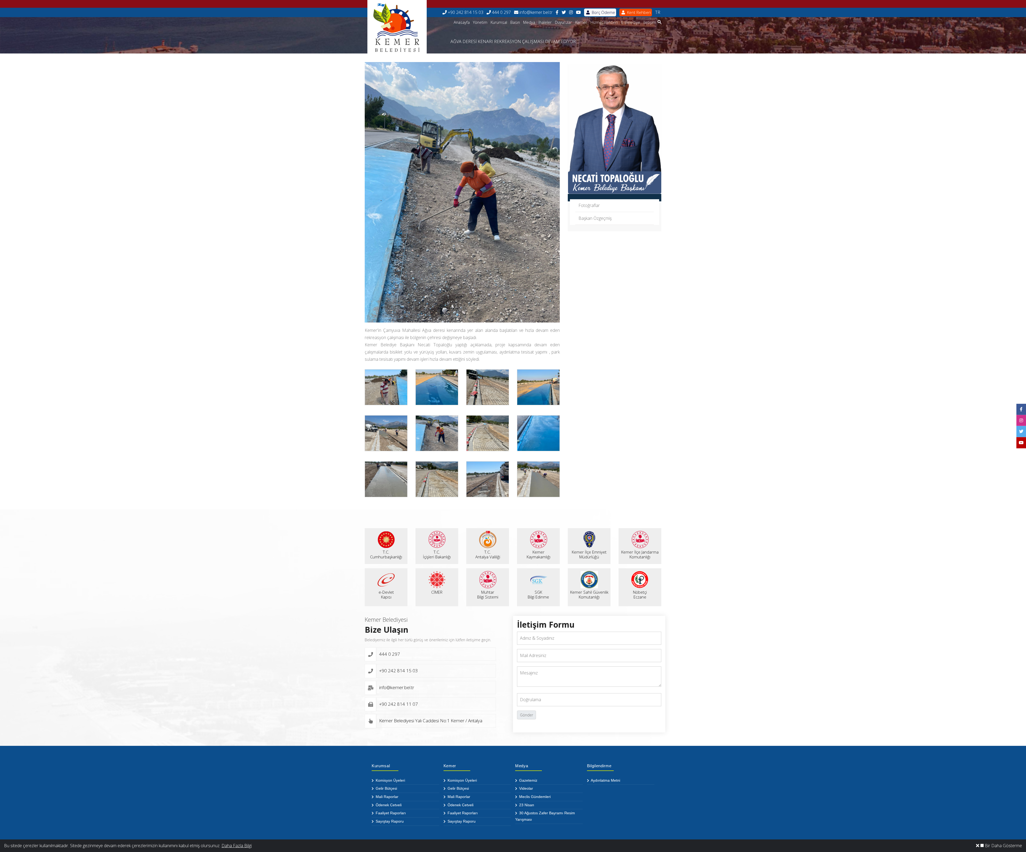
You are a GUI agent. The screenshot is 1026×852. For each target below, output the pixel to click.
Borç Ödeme (603, 12)
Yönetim (480, 22)
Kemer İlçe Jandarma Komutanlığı (640, 554)
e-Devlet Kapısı (386, 594)
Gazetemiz (527, 780)
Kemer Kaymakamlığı (538, 554)
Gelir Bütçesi (386, 788)
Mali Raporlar (386, 797)
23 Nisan (526, 805)
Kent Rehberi (638, 12)
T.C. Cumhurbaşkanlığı (386, 554)
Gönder (526, 714)
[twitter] (564, 12)
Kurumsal (499, 22)
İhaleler (545, 22)
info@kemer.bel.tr (535, 12)
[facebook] (557, 12)
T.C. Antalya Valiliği (487, 554)
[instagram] (571, 12)
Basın (515, 22)
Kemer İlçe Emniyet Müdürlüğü (589, 554)
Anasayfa (462, 22)
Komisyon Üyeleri (390, 780)
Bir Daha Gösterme (1003, 846)
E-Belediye (630, 22)
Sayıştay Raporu (389, 821)
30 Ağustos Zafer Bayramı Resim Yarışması (545, 816)
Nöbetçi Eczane (640, 594)
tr (657, 12)
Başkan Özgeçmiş (595, 218)
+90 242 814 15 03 (465, 12)
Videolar (525, 788)
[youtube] (578, 12)
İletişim (649, 22)
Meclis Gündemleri (534, 797)
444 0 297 (501, 12)
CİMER (436, 592)
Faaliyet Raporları (390, 813)
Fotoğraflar (589, 205)
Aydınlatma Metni (605, 780)
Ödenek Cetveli (388, 805)
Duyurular (563, 22)
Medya (529, 22)
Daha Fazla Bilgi (236, 846)
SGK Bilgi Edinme (538, 594)
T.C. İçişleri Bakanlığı (437, 554)
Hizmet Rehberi (604, 22)
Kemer (581, 22)
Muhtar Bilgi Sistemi (487, 594)
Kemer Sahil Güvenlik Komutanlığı (589, 594)
